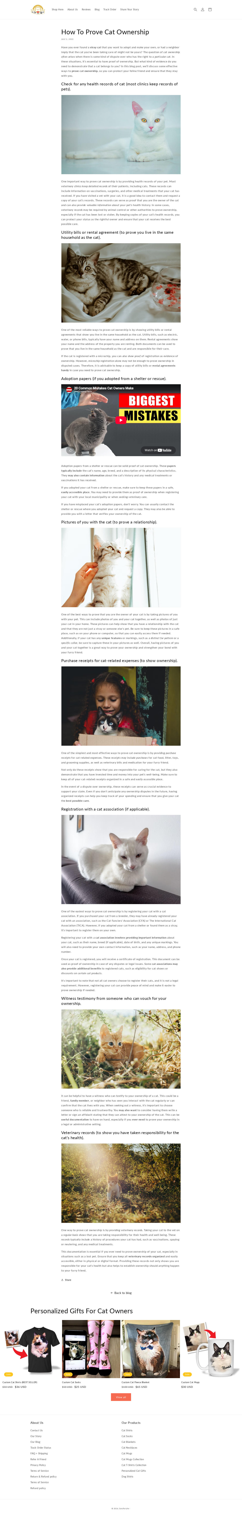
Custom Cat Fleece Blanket (135, 1382)
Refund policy (38, 1488)
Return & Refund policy (43, 1476)
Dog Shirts (127, 1476)
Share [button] (68, 1279)
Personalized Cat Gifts (134, 1470)
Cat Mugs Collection (133, 1459)
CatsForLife (124, 1508)
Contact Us (36, 1430)
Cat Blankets (128, 1441)
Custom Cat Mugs (190, 1382)
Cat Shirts (127, 1430)
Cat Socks (127, 1436)
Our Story (35, 1436)
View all (121, 1397)
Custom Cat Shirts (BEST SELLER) (19, 1382)
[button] (195, 9)
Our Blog (35, 1441)
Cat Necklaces (129, 1447)
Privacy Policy (38, 1465)
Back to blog (123, 1293)
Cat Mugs (127, 1453)
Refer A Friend (38, 1459)
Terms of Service (39, 1470)
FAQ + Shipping (39, 1453)
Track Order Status (40, 1447)
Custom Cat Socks (71, 1382)
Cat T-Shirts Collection (134, 1465)
